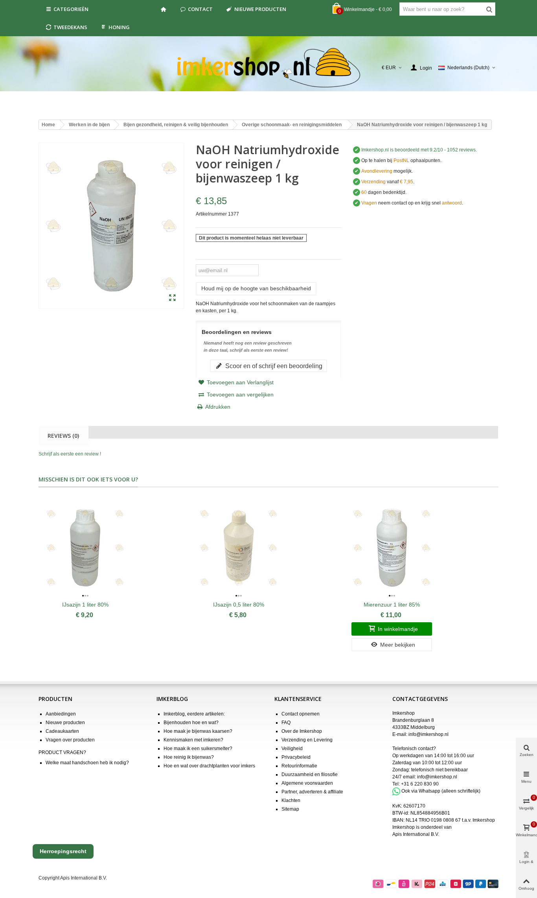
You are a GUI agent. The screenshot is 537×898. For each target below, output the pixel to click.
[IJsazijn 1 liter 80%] (85, 548)
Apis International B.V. (415, 834)
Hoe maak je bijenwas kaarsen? (198, 731)
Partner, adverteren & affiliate (312, 792)
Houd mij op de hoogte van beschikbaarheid (256, 288)
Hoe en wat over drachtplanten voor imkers (209, 766)
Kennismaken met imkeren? (193, 740)
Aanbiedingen (61, 714)
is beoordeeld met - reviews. (419, 150)
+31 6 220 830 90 (420, 784)
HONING (119, 27)
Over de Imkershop (301, 731)
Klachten (290, 800)
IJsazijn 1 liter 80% (85, 604)
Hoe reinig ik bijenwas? (189, 757)
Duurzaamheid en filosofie (309, 774)
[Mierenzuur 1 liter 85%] (391, 548)
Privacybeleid (296, 757)
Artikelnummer (211, 214)
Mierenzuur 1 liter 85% (392, 604)
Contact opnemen (300, 714)
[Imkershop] (268, 67)
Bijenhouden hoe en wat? (191, 722)
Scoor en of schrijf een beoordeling (273, 365)
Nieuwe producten (260, 9)
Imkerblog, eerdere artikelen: (194, 714)
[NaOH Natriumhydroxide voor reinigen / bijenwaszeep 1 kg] (172, 298)
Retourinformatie (299, 766)
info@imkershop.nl (428, 734)
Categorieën (70, 9)
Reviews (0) (63, 435)
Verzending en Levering (307, 740)
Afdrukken (217, 407)
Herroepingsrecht (63, 851)
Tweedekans (70, 27)
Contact (200, 9)
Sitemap (290, 809)
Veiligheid (292, 748)
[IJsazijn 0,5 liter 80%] (238, 548)
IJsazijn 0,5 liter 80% (238, 604)
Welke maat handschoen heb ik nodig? (87, 762)
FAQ (286, 722)
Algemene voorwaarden (307, 783)
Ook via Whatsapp (420, 791)
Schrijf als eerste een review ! (70, 454)
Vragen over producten (70, 740)
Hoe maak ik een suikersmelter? (198, 748)
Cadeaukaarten (62, 731)
